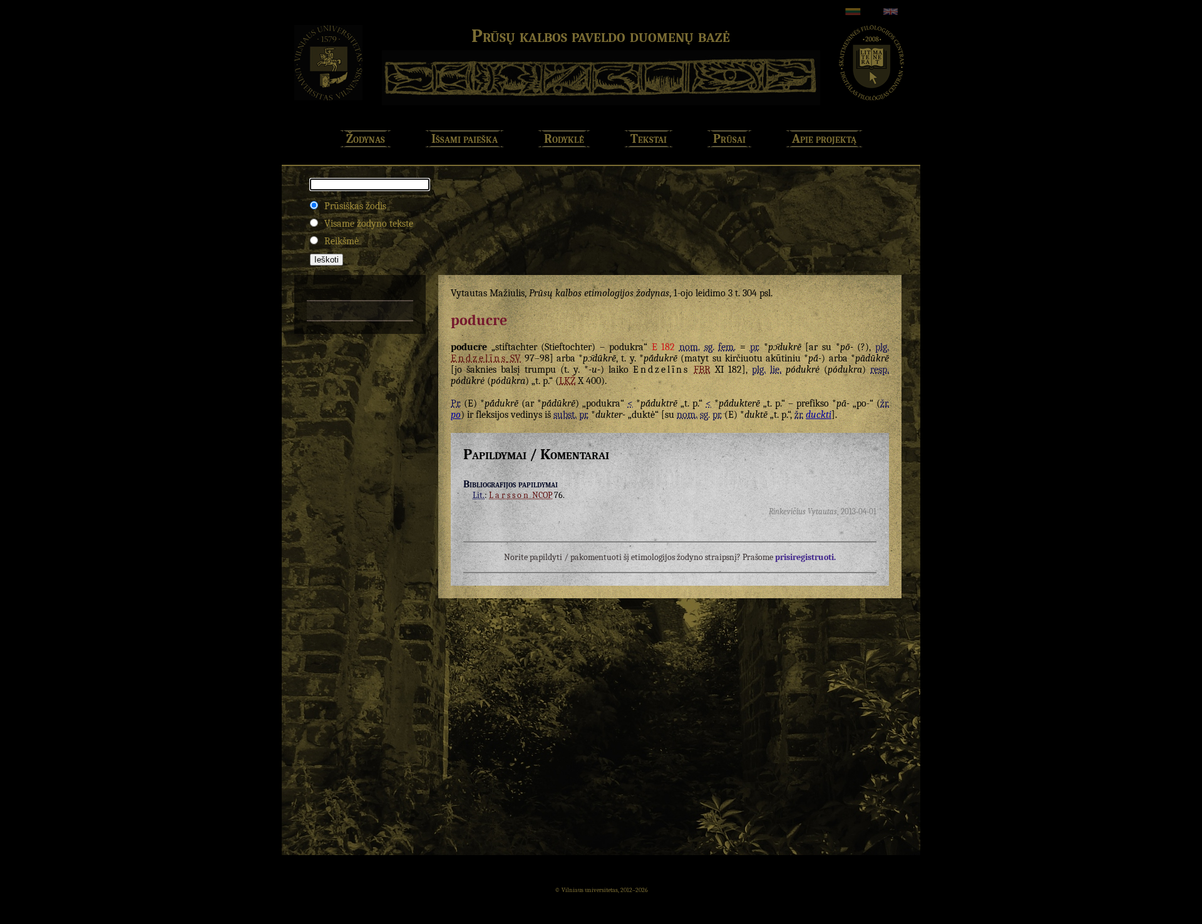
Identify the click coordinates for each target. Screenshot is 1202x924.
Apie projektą (824, 139)
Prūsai (729, 139)
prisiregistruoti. (805, 557)
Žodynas (365, 139)
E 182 (663, 347)
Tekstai (648, 139)
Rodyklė (564, 139)
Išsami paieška (464, 139)
